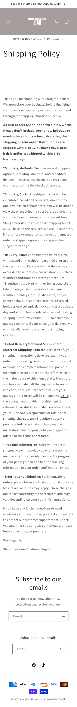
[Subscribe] (63, 616)
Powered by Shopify (55, 699)
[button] (8, 21)
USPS (64, 396)
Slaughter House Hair (31, 699)
